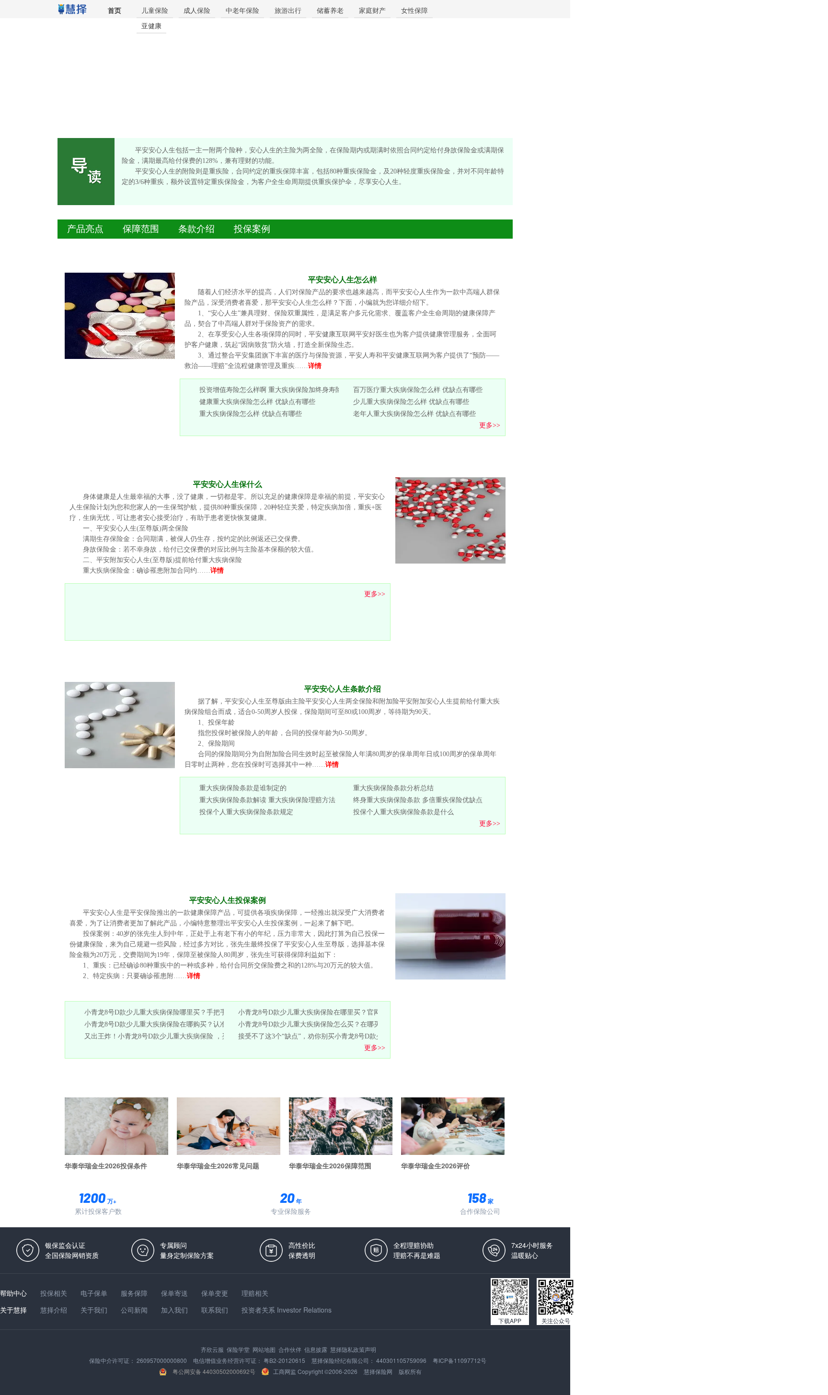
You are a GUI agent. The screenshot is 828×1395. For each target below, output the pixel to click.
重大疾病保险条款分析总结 (393, 788)
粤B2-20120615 (285, 1360)
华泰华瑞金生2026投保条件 (106, 1165)
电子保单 (94, 1293)
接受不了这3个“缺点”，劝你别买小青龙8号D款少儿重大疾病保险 (334, 1036)
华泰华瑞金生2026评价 (435, 1165)
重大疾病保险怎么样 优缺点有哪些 (250, 413)
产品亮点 (85, 229)
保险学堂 (239, 1349)
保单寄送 (175, 1293)
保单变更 (215, 1293)
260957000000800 (162, 1360)
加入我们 (175, 1309)
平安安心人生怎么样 (342, 280)
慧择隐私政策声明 (353, 1349)
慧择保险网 (379, 1371)
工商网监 (285, 1371)
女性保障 (414, 10)
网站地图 (265, 1349)
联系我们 (215, 1309)
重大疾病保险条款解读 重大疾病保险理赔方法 (267, 800)
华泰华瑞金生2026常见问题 (218, 1165)
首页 (114, 10)
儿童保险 (154, 10)
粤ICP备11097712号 (459, 1360)
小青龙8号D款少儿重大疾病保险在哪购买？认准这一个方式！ (175, 1024)
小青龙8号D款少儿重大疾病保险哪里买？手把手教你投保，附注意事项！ (192, 1012)
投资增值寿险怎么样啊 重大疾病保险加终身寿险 (270, 389)
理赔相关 (255, 1293)
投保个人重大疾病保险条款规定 (246, 812)
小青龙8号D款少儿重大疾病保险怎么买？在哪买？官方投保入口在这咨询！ (349, 1024)
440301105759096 (402, 1360)
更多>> (489, 425)
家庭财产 (372, 10)
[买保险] (72, 9)
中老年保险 (242, 10)
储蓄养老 (330, 10)
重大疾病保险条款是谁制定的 (243, 788)
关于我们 (94, 1309)
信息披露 (316, 1349)
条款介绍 (196, 229)
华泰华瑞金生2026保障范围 (330, 1165)
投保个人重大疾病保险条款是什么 (403, 812)
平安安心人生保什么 (227, 484)
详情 (315, 365)
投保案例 (252, 229)
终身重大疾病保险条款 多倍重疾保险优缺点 (418, 800)
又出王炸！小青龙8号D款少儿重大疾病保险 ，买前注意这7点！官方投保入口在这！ (208, 1036)
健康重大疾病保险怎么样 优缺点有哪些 (257, 401)
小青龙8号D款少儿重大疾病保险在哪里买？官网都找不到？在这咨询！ (343, 1012)
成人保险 (197, 10)
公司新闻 (135, 1309)
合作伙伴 (290, 1349)
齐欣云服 (213, 1349)
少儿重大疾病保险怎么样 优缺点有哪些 (411, 401)
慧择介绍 (54, 1309)
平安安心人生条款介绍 (342, 689)
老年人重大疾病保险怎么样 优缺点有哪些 (414, 413)
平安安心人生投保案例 (227, 900)
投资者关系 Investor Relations (287, 1309)
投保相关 (54, 1293)
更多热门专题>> (485, 1083)
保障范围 (141, 229)
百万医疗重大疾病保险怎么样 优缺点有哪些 (418, 389)
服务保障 (135, 1293)
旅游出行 (288, 10)
